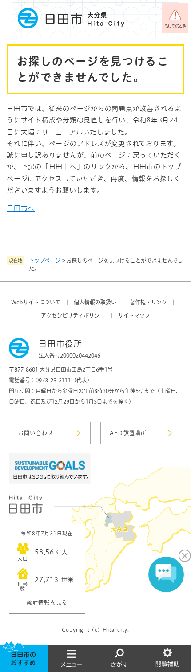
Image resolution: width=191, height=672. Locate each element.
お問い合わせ (35, 433)
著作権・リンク (148, 302)
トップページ (44, 260)
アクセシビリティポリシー (73, 315)
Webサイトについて (35, 302)
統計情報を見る (47, 602)
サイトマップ (134, 315)
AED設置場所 (128, 433)
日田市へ (21, 208)
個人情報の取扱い (95, 302)
